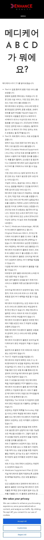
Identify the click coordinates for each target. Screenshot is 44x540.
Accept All (22, 521)
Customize (22, 528)
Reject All (22, 535)
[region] (22, 517)
